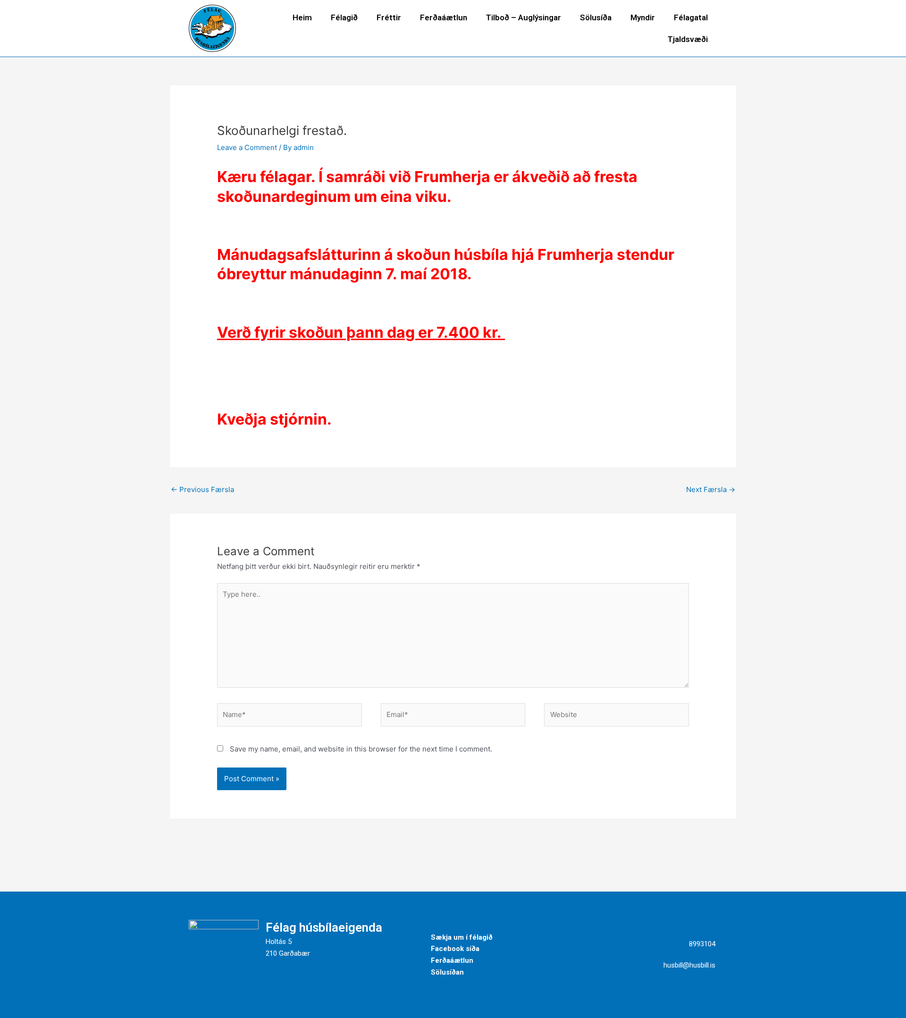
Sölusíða (596, 17)
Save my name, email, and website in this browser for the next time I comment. (361, 748)
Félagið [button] (344, 17)
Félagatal (691, 17)
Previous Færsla (202, 489)
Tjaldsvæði (688, 39)
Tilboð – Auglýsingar (523, 17)
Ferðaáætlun (443, 17)
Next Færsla (710, 489)
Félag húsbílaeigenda (324, 927)
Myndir (642, 17)
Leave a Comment (247, 147)
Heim (302, 17)
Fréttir (389, 17)
